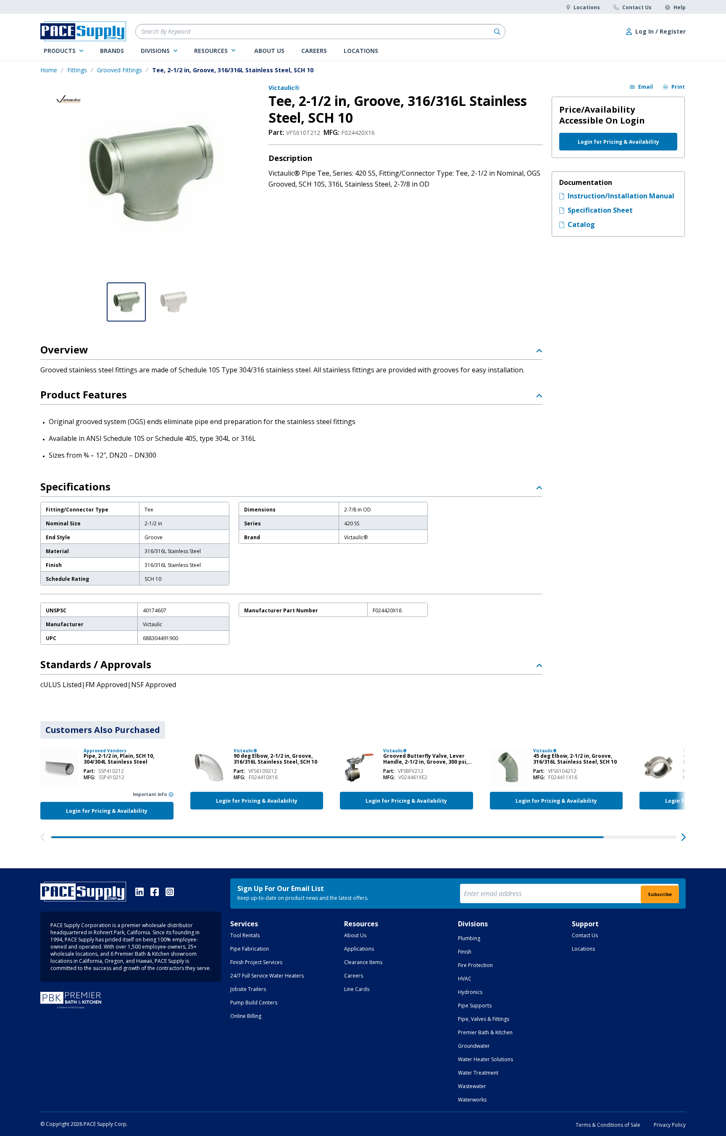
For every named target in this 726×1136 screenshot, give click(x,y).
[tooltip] (111, 771)
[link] (63, 51)
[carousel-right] (683, 837)
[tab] (102, 730)
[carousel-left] (42, 837)
